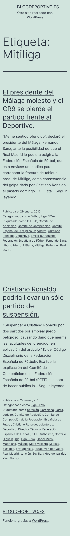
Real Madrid (11, 453)
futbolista (46, 434)
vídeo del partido (54, 453)
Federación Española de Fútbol (24, 240)
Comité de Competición (34, 226)
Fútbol (35, 216)
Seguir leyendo (51, 386)
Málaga (28, 245)
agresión (33, 410)
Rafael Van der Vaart (49, 448)
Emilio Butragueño (43, 235)
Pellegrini (52, 245)
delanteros (46, 424)
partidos (8, 448)
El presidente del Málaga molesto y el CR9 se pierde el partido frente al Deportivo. (33, 108)
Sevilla (36, 453)
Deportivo (22, 235)
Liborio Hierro (12, 245)
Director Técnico (29, 429)
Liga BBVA (48, 216)
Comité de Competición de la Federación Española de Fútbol (32, 419)
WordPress (40, 520)
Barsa (59, 410)
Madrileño (9, 443)
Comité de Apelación (29, 414)
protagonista (24, 448)
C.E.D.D (32, 221)
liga (17, 439)
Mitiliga (40, 245)
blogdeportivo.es (38, 6)
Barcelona (47, 410)
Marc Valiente (38, 443)
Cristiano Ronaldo (25, 424)
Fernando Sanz (56, 240)
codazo (8, 414)
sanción (25, 453)
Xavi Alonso (11, 458)
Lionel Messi (45, 439)
